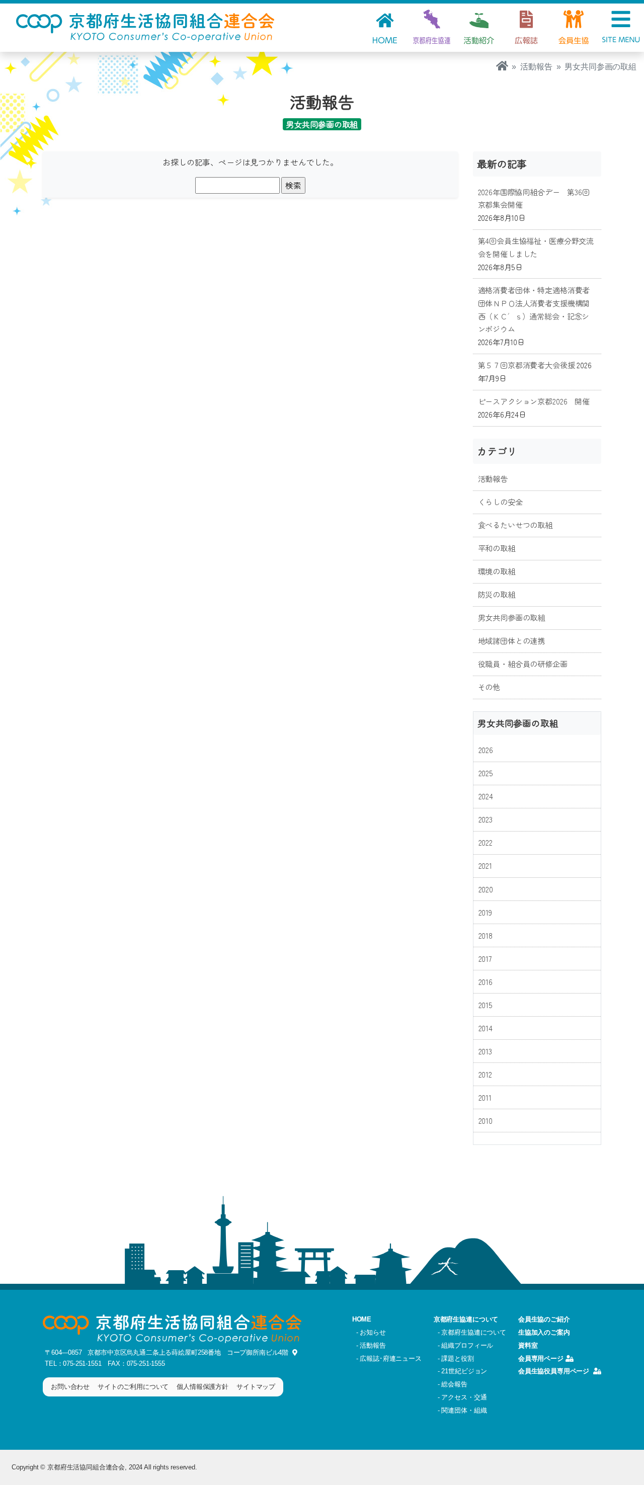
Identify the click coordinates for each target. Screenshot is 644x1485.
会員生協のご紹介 (544, 1319)
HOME (361, 1319)
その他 (489, 686)
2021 (485, 865)
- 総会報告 (452, 1384)
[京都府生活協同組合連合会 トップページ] (145, 26)
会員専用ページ (541, 1358)
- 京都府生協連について (472, 1332)
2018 (485, 935)
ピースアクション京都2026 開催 (534, 400)
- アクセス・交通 (462, 1397)
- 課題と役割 (456, 1358)
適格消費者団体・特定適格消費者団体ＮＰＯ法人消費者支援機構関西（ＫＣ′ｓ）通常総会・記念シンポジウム (534, 309)
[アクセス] (292, 1352)
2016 (485, 981)
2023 (485, 818)
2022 (485, 842)
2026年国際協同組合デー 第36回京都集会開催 (534, 198)
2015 (485, 1004)
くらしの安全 (500, 501)
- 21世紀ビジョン (462, 1371)
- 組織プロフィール (465, 1345)
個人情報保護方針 (202, 1386)
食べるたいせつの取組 (515, 524)
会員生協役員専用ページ (553, 1371)
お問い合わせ (70, 1386)
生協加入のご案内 (544, 1332)
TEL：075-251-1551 (73, 1363)
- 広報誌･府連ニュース (389, 1358)
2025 (485, 772)
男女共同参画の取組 (511, 617)
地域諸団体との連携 (511, 640)
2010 (485, 1120)
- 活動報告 (371, 1345)
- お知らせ (371, 1332)
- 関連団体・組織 (462, 1410)
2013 (485, 1050)
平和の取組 (496, 547)
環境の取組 (496, 570)
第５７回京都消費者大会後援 (526, 364)
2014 (485, 1027)
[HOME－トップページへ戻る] (502, 66)
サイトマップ (255, 1386)
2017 (485, 958)
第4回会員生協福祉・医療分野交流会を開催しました (536, 247)
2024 (485, 795)
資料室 (528, 1345)
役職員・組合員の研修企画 (523, 663)
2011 (485, 1097)
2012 (485, 1074)
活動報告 (536, 66)
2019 (485, 912)
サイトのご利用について (133, 1386)
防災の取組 (496, 594)
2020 (485, 888)
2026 (485, 749)
